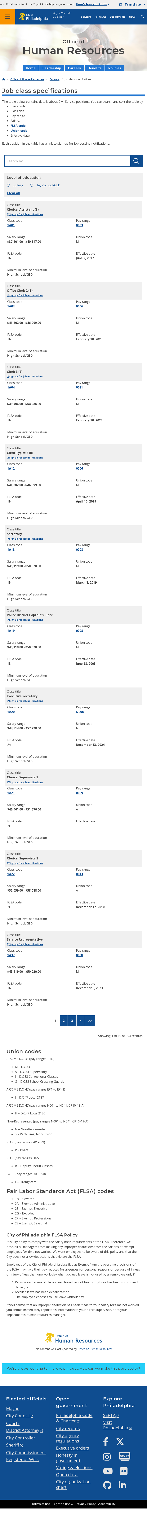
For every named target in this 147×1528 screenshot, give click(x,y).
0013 (79, 874)
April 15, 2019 (86, 501)
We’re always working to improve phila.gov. (73, 1368)
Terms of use (41, 1504)
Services (86, 17)
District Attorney (22, 1430)
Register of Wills (22, 1459)
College (17, 185)
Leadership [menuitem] (51, 68)
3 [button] (72, 1021)
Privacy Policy (86, 1504)
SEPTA (109, 1415)
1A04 (11, 387)
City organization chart (73, 1484)
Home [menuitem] (31, 68)
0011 (79, 387)
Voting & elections (74, 1467)
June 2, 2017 (85, 258)
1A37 (11, 955)
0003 (79, 225)
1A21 (11, 793)
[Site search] (142, 16)
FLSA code (18, 126)
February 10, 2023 (89, 339)
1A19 (11, 631)
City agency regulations (67, 1438)
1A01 (11, 225)
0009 (79, 793)
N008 (80, 712)
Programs (100, 17)
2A (9, 745)
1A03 (11, 306)
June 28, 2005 (86, 663)
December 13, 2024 (90, 745)
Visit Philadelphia (115, 1425)
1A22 (11, 874)
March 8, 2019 (86, 582)
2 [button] (64, 1021)
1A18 (11, 549)
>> (90, 1021)
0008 (79, 549)
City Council (18, 1416)
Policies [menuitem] (114, 68)
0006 (79, 306)
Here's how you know (91, 4)
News (132, 17)
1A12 (11, 468)
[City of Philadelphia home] (35, 17)
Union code (19, 131)
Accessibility (106, 1504)
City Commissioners (26, 1453)
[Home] (3, 79)
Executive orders (72, 1448)
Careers (54, 79)
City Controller (20, 1438)
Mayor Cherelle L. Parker (61, 15)
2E (9, 826)
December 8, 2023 (89, 988)
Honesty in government (68, 1458)
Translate (133, 4)
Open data (67, 1475)
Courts (13, 1423)
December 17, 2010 (90, 907)
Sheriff (12, 1445)
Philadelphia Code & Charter (74, 1418)
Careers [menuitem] (74, 68)
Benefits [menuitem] (94, 68)
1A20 (11, 712)
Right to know (63, 1504)
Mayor (12, 1409)
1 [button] (55, 1021)
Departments (117, 17)
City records (68, 1428)
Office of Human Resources (27, 79)
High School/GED (47, 185)
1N (9, 258)
